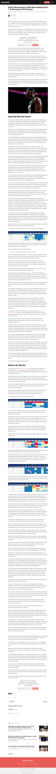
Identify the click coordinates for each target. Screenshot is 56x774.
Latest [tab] (12, 723)
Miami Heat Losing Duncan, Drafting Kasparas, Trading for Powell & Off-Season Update (22, 737)
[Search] (40, 2)
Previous (12, 701)
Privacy (27, 768)
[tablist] (13, 709)
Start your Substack (26, 770)
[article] (28, 729)
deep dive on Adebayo (23, 368)
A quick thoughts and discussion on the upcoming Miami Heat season (21, 747)
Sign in (52, 2)
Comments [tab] (11, 709)
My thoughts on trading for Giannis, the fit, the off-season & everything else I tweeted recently (21, 727)
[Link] (6, 116)
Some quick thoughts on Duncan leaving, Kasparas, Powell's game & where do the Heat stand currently (23, 740)
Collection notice (34, 768)
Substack (23, 772)
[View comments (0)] (13, 19)
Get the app (32, 770)
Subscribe (47, 2)
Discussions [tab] (16, 723)
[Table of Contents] (1, 387)
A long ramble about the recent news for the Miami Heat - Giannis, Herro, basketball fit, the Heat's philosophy (22, 730)
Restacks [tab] (15, 709)
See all (10, 753)
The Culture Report (17, 24)
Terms (30, 768)
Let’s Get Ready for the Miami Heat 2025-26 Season (21, 746)
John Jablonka (13, 731)
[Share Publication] (42, 2)
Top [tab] (9, 723)
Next (44, 701)
